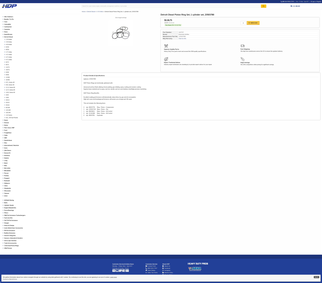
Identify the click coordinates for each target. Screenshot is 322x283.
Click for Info (182, 38)
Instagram (167, 270)
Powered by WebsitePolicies (10, 279)
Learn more (113, 277)
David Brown (8, 34)
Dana (6, 32)
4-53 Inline (9, 44)
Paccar (6, 173)
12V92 (8, 77)
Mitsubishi (7, 170)
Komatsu (7, 155)
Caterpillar (7, 24)
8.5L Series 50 (10, 85)
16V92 (8, 80)
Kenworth (7, 153)
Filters (6, 213)
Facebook (167, 268)
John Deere (7, 150)
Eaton (6, 125)
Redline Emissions (9, 233)
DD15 (7, 102)
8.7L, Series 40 (10, 82)
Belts (5, 203)
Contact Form (152, 266)
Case (5, 22)
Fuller (6, 135)
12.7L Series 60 (10, 90)
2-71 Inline (9, 52)
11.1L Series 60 (10, 87)
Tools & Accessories (10, 243)
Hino (5, 143)
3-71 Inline (9, 54)
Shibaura (7, 183)
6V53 (7, 47)
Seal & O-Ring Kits (10, 235)
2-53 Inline (9, 39)
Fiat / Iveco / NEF (9, 128)
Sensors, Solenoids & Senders (13, 238)
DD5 (7, 95)
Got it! (316, 277)
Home (83, 11)
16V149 (8, 112)
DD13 (7, 100)
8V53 (7, 49)
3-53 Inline (9, 42)
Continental (7, 27)
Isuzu (5, 148)
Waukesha (7, 188)
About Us (167, 266)
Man (5, 165)
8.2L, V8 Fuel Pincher (12, 117)
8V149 (8, 107)
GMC (5, 138)
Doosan (6, 122)
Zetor (6, 196)
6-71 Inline (9, 59)
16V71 (8, 69)
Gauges (6, 223)
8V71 (7, 64)
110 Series (9, 115)
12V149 (8, 110)
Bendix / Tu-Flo (9, 19)
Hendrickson (8, 140)
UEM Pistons (8, 248)
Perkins (6, 175)
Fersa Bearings (9, 210)
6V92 (7, 72)
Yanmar (6, 193)
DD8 (7, 97)
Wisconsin (7, 191)
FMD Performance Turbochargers (14, 215)
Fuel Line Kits (8, 218)
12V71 (8, 67)
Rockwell (7, 180)
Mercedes (7, 168)
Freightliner (8, 133)
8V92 (7, 75)
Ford (5, 130)
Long (5, 160)
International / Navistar (11, 145)
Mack (5, 163)
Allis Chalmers (8, 16)
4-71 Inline (9, 57)
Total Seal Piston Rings (11, 245)
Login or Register (316, 1)
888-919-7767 (152, 268)
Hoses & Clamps (9, 225)
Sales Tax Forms (153, 272)
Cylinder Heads (9, 205)
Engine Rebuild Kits (10, 208)
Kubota (6, 158)
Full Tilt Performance (11, 220)
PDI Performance (9, 230)
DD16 (7, 105)
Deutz (6, 120)
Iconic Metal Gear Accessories (13, 228)
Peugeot (6, 178)
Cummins (7, 29)
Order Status (151, 270)
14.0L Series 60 (10, 92)
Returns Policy (168, 272)
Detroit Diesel (8, 37)
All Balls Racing (9, 200)
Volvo (6, 186)
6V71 (7, 62)
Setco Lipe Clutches (10, 240)
